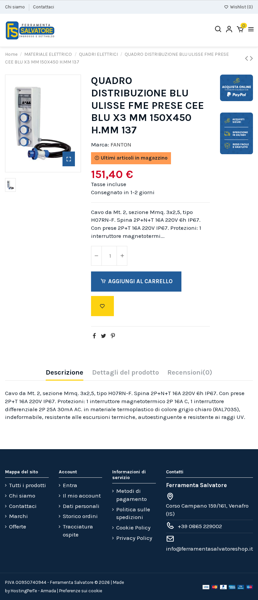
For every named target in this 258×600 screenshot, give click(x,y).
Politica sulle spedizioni (133, 513)
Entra (70, 485)
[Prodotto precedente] (247, 58)
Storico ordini (80, 516)
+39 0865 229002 (200, 526)
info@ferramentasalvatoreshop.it (209, 548)
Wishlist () (241, 6)
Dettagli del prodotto (125, 372)
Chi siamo (15, 6)
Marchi (18, 516)
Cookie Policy (133, 527)
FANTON (121, 144)
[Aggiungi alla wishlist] (102, 306)
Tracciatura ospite (78, 530)
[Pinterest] (113, 336)
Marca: (100, 144)
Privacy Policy (134, 537)
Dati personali (81, 506)
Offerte (17, 526)
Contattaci (43, 6)
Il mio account (82, 495)
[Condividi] (94, 336)
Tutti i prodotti (27, 485)
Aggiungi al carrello (140, 281)
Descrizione (64, 372)
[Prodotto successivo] (251, 58)
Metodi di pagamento (131, 494)
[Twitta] (103, 336)
